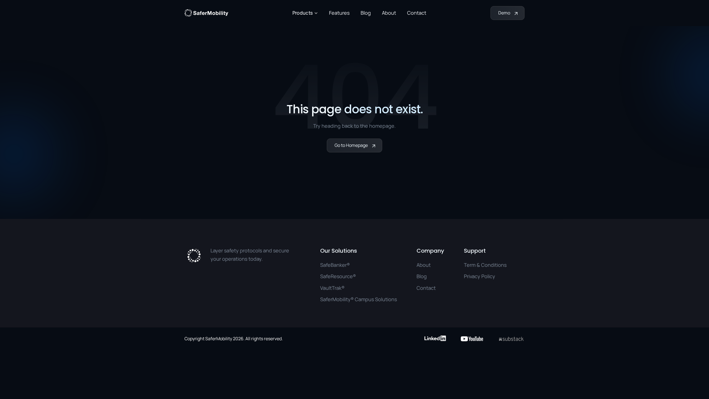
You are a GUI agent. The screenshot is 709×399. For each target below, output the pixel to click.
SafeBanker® (335, 265)
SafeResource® (338, 276)
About (389, 12)
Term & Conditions (485, 265)
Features (339, 12)
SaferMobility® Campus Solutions (358, 299)
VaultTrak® (332, 288)
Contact (416, 12)
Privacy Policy (479, 276)
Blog (366, 12)
